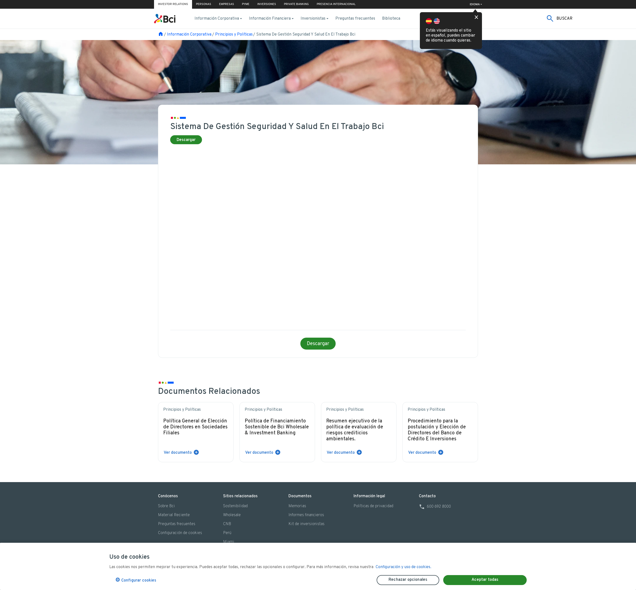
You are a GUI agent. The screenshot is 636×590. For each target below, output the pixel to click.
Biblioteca (391, 18)
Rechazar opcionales (408, 579)
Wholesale (232, 515)
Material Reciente (174, 515)
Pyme (245, 4)
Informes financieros (306, 515)
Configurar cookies (136, 580)
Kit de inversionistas (306, 524)
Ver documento (178, 452)
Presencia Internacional (336, 4)
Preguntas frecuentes (355, 18)
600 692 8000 (435, 507)
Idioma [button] (475, 4)
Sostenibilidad (235, 506)
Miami (228, 542)
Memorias (297, 506)
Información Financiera (270, 18)
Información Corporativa (217, 18)
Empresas (226, 4)
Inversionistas (313, 18)
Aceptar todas (485, 579)
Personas (203, 4)
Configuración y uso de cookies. (403, 567)
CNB (227, 524)
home (160, 34)
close (476, 17)
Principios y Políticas (234, 34)
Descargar (186, 139)
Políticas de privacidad (373, 506)
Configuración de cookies (180, 533)
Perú (227, 533)
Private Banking (296, 4)
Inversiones (266, 4)
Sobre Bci (166, 506)
